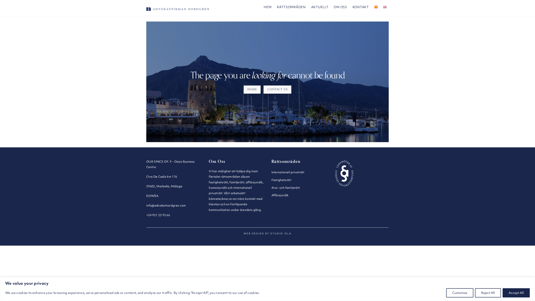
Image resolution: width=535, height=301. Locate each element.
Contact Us (278, 89)
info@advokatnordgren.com (166, 205)
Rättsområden (291, 7)
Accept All (516, 293)
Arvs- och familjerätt (285, 188)
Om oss (340, 7)
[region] (267, 289)
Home (252, 89)
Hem (267, 7)
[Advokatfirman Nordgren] (177, 9)
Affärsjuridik (280, 195)
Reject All (488, 293)
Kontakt (361, 7)
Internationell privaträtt (287, 172)
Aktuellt (320, 7)
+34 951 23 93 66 (158, 215)
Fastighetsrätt (281, 180)
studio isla (281, 233)
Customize (459, 293)
